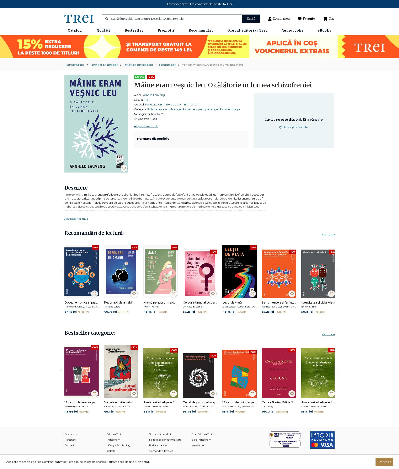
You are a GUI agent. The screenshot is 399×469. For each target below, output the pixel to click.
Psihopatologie (167, 64)
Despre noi (70, 434)
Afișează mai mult (146, 126)
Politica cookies (158, 445)
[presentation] (61, 271)
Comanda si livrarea (161, 450)
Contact (69, 445)
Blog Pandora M (201, 439)
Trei (146, 99)
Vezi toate (328, 234)
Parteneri (70, 439)
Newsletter (198, 445)
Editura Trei (114, 434)
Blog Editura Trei (202, 434)
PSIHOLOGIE (154, 104)
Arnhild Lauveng (154, 95)
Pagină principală (74, 64)
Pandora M (113, 439)
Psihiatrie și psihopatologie (138, 64)
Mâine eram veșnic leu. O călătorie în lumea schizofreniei (213, 64)
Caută (251, 19)
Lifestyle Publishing (118, 445)
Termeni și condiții (160, 434)
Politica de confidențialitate (165, 439)
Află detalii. (143, 461)
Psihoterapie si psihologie (104, 64)
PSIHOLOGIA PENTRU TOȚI (181, 104)
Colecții (111, 450)
